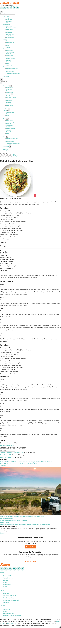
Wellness (8, 44)
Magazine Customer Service (9, 150)
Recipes (2, 462)
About (2, 590)
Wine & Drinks (9, 22)
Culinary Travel (9, 65)
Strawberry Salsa (5, 457)
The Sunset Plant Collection (11, 600)
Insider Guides (9, 50)
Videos (8, 47)
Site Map (6, 602)
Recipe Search (9, 18)
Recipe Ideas (9, 19)
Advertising (6, 609)
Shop (4, 66)
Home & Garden (6, 24)
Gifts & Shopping (10, 42)
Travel (4, 48)
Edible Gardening (10, 37)
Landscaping (9, 32)
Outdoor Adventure (10, 58)
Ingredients (3, 445)
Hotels (7, 63)
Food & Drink (6, 16)
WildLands (8, 53)
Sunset (2, 572)
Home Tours (9, 26)
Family (7, 45)
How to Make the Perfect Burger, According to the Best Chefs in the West (18, 463)
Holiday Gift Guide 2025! (12, 68)
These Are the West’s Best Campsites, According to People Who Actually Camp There (22, 516)
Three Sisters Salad (6, 455)
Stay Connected (3, 153)
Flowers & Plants (10, 34)
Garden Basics (9, 29)
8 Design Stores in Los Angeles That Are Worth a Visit (13, 520)
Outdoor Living (9, 35)
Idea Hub (5, 39)
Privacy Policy (11, 623)
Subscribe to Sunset (9, 595)
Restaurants (9, 21)
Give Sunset (6, 76)
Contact (2, 605)
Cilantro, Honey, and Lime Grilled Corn (12, 452)
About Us (6, 593)
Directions (10, 445)
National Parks (9, 61)
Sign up (2, 533)
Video (5, 586)
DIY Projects (9, 31)
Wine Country (9, 55)
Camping (8, 60)
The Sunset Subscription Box (13, 73)
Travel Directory (10, 52)
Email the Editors (8, 613)
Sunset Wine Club (10, 71)
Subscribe (5, 149)
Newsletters (6, 74)
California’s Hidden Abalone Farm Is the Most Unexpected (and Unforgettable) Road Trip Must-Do (25, 524)
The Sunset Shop (10, 70)
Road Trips (8, 57)
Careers (5, 611)
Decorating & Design (11, 27)
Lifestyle (5, 40)
